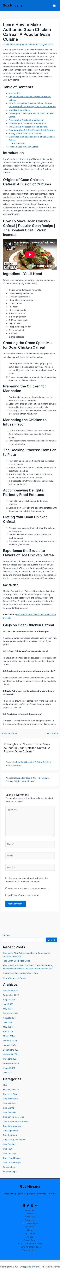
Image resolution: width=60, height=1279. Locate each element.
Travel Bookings (30, 1250)
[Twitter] (28, 1205)
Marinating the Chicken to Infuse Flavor (27, 123)
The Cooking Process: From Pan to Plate (28, 127)
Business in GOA (11, 1089)
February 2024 (10, 1040)
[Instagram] (32, 1205)
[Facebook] (23, 1205)
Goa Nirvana (12, 5)
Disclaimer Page (30, 1223)
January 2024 (9, 1045)
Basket (30, 1213)
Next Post (53, 734)
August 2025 (9, 999)
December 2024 (10, 1013)
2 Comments (9, 44)
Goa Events (8, 1108)
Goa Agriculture (10, 1098)
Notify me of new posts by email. (23, 895)
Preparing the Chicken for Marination (26, 120)
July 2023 (7, 1072)
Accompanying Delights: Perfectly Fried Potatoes (32, 130)
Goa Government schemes (16, 1121)
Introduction (14, 93)
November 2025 (11, 990)
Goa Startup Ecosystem (14, 1139)
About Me (30, 1210)
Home (30, 1230)
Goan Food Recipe (12, 1158)
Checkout (30, 1217)
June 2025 (8, 1004)
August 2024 (9, 1018)
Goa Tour (7, 1149)
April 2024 (8, 1031)
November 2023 (11, 1054)
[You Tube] (36, 1205)
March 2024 (9, 1036)
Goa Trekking (9, 1153)
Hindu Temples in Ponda (14, 978)
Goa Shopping (10, 1135)
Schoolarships (10, 1171)
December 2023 (10, 1050)
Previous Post (9, 734)
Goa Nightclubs (10, 1130)
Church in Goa (10, 1094)
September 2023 (11, 1063)
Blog (5, 1085)
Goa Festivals (9, 1112)
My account (30, 1233)
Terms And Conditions (30, 1247)
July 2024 (7, 1022)
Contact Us (30, 1220)
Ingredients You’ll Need (19, 110)
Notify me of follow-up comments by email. (28, 888)
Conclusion (19, 143)
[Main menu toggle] (54, 5)
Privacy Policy (30, 1240)
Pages (30, 1237)
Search (6, 935)
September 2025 (11, 995)
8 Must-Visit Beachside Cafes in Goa (20, 973)
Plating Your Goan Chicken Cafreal (25, 133)
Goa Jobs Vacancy (12, 1126)
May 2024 (8, 1027)
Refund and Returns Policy (30, 1243)
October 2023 (9, 1059)
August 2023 (9, 1068)
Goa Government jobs (13, 1117)
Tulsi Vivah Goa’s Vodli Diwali (16, 961)
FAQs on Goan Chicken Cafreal (23, 147)
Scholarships (9, 1167)
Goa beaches (9, 1103)
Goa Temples (9, 1144)
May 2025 (8, 1009)
